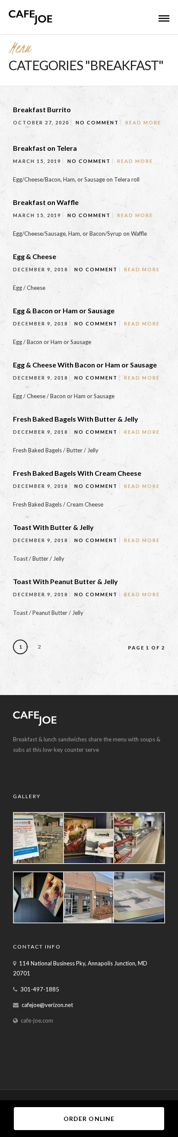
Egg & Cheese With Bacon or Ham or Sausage (85, 365)
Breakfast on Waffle (46, 202)
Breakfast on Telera (45, 148)
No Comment (97, 122)
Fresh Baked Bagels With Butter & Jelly (75, 419)
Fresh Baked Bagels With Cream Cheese (77, 473)
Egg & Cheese (34, 256)
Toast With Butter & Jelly (53, 527)
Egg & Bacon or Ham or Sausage (63, 310)
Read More (143, 122)
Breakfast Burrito (42, 109)
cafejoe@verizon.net (47, 1004)
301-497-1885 (39, 989)
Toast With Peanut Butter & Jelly (65, 581)
